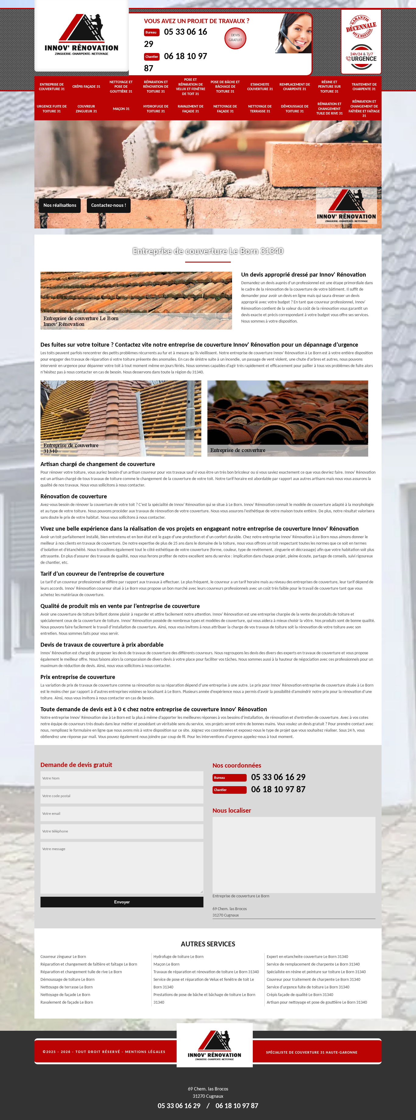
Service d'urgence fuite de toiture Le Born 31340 (308, 987)
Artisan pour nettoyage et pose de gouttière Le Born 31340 (317, 1002)
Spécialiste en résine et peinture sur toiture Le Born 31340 (316, 972)
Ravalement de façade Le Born (67, 1002)
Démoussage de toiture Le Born (67, 979)
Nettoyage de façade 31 (225, 109)
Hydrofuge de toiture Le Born (178, 957)
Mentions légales (145, 1052)
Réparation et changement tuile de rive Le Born (81, 972)
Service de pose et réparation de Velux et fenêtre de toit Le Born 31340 (203, 983)
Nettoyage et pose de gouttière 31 (121, 87)
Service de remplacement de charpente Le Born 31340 (313, 964)
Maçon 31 (121, 109)
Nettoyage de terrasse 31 (260, 109)
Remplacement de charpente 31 (295, 87)
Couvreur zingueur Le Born (63, 957)
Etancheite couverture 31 (260, 87)
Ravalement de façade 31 (190, 109)
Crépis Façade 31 (86, 87)
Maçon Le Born (166, 964)
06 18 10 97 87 (278, 790)
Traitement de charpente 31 (364, 87)
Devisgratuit (235, 38)
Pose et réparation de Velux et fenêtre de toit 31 (190, 87)
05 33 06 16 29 (278, 778)
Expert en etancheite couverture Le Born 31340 (307, 957)
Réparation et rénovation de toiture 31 (155, 87)
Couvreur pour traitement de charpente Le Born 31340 (313, 979)
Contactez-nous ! (108, 205)
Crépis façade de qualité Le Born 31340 (300, 995)
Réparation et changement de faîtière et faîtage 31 (364, 109)
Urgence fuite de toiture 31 (52, 109)
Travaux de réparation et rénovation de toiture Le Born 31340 (206, 972)
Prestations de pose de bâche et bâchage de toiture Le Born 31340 (204, 999)
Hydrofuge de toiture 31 (155, 109)
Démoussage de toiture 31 (294, 109)
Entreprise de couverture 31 (52, 87)
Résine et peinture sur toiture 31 (329, 87)
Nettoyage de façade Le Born (65, 995)
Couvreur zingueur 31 (86, 109)
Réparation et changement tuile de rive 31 (329, 108)
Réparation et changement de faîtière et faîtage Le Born (89, 964)
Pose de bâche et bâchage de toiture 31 (225, 87)
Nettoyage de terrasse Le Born (67, 987)
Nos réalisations (60, 205)
